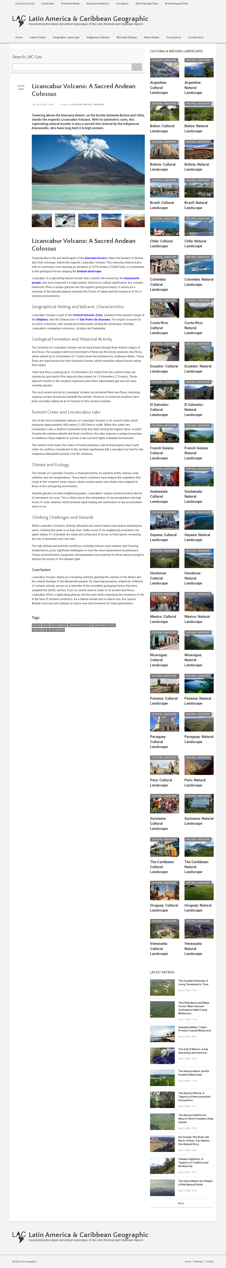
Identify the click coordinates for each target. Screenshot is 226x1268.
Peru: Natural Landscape (195, 782)
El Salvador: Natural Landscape (194, 410)
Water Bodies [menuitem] (151, 37)
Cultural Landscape (164, 60)
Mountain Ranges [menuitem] (127, 37)
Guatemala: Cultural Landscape (159, 496)
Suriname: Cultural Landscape (159, 823)
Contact (210, 1261)
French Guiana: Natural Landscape (197, 453)
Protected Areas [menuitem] (70, 3)
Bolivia (36, 625)
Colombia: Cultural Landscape (159, 284)
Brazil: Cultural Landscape (162, 205)
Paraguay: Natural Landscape (199, 739)
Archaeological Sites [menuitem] (176, 3)
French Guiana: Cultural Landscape (162, 453)
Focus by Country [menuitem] (25, 3)
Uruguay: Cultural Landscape (164, 907)
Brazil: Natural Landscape (196, 205)
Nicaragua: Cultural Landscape (159, 660)
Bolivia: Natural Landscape (197, 166)
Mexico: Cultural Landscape (163, 619)
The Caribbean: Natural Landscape (197, 867)
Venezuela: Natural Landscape (193, 948)
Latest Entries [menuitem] (38, 37)
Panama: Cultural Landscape (164, 700)
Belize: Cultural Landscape (162, 128)
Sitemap (198, 1261)
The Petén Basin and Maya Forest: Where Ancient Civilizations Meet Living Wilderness (193, 1008)
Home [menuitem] (19, 37)
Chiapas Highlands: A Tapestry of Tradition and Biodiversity (193, 1163)
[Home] (19, 21)
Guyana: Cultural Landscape (163, 537)
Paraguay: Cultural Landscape (159, 742)
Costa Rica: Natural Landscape (194, 328)
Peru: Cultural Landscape (161, 782)
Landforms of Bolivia (80, 625)
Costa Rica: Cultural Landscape (159, 328)
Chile (45, 625)
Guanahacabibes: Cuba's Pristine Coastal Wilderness (194, 1029)
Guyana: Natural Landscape (197, 537)
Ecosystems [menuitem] (173, 37)
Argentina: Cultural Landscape (159, 87)
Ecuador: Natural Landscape (198, 368)
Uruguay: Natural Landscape (198, 907)
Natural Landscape (198, 60)
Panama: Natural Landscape (198, 700)
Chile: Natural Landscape (195, 243)
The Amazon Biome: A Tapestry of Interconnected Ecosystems (194, 1097)
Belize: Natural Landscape (196, 128)
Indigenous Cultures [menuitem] (98, 37)
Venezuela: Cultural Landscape (159, 948)
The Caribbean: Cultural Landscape (162, 867)
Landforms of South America (48, 630)
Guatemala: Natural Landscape (194, 496)
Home (188, 1261)
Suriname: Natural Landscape (199, 821)
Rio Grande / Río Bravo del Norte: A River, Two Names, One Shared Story (194, 1141)
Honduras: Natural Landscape (193, 578)
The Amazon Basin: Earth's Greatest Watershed (193, 1073)
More (181, 1203)
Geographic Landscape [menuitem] (66, 37)
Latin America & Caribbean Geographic (88, 19)
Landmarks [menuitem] (48, 3)
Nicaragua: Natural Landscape (193, 660)
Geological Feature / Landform (87, 104)
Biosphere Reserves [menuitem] (98, 3)
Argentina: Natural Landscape (193, 87)
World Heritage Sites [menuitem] (146, 3)
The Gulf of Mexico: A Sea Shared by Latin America (193, 1051)
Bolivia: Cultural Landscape (163, 166)
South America (58, 625)
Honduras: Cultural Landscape (159, 578)
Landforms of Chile (104, 625)
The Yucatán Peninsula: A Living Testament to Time (193, 982)
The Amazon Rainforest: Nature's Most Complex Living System (195, 1119)
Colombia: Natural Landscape (199, 281)
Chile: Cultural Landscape (161, 243)
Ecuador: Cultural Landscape (164, 368)
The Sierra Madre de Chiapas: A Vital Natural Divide (195, 1183)
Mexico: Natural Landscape (197, 619)
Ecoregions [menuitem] (122, 3)
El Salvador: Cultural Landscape (159, 410)
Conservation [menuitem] (196, 37)
